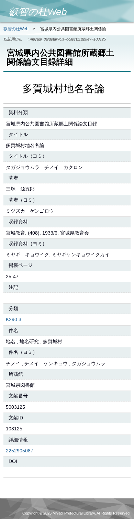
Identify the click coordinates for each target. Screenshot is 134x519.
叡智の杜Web (16, 28)
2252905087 (19, 450)
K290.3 (13, 319)
